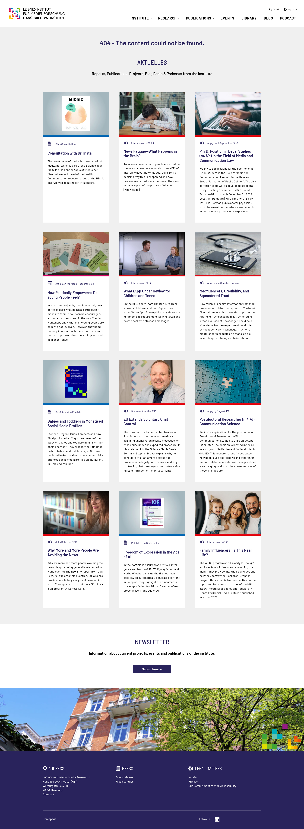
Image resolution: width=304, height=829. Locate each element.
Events (227, 18)
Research (167, 18)
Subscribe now (152, 669)
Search (276, 9)
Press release (124, 777)
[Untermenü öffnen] (151, 18)
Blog (268, 18)
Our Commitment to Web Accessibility (212, 785)
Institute (140, 18)
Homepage (49, 819)
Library (249, 18)
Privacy (193, 781)
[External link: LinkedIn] (217, 819)
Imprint (193, 777)
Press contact (124, 781)
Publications (198, 18)
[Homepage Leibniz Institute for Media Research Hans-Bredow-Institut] (37, 18)
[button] (289, 9)
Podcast (288, 18)
